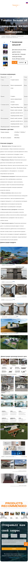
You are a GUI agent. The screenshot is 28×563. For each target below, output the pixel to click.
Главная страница (5, 36)
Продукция (13, 36)
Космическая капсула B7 (12, 37)
